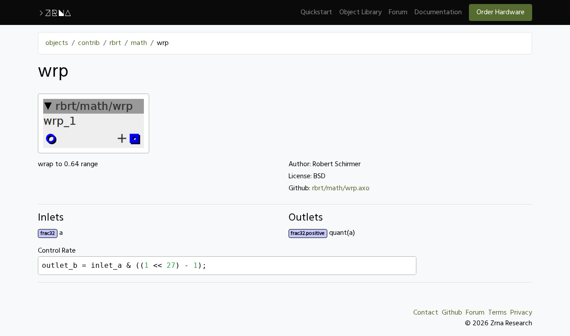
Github (452, 313)
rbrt (115, 43)
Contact (425, 313)
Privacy (521, 313)
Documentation (438, 12)
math (139, 43)
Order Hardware (500, 12)
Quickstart (316, 12)
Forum (398, 12)
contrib (89, 43)
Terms (497, 313)
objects (56, 43)
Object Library (360, 12)
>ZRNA (54, 12)
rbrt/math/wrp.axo (341, 188)
